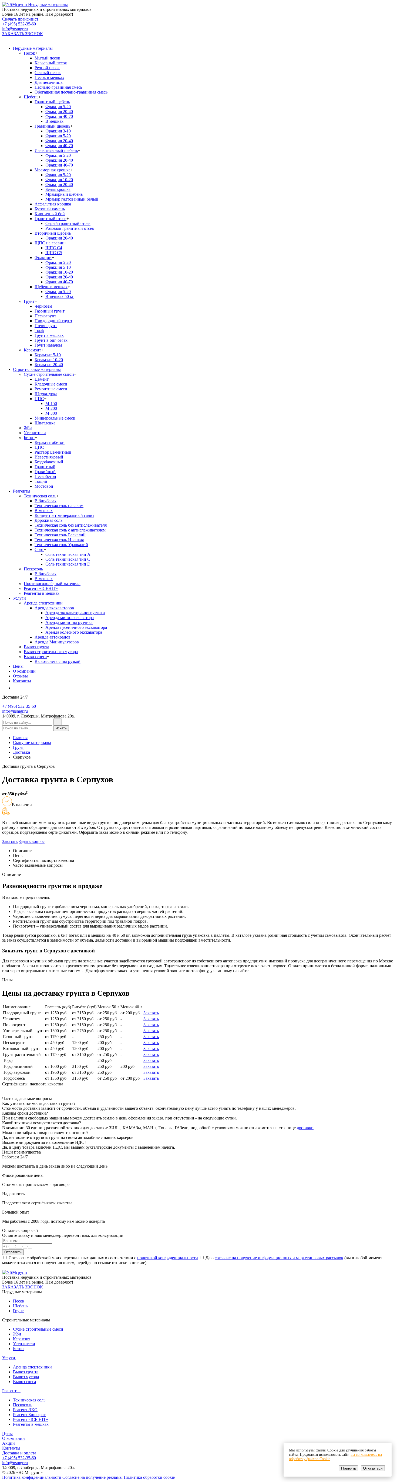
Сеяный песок (48, 72)
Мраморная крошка (52, 170)
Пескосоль (33, 569)
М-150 (51, 403)
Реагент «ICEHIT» (41, 588)
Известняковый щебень (56, 150)
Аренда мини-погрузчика (69, 622)
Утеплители (35, 432)
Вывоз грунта (36, 646)
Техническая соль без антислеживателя (71, 525)
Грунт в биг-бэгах (51, 340)
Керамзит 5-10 (48, 355)
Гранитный (45, 466)
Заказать (10, 841)
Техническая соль (40, 496)
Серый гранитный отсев (67, 223)
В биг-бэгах (45, 501)
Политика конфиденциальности (31, 1477)
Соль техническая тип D (67, 564)
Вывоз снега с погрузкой (57, 661)
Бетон (29, 437)
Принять (348, 1468)
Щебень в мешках (51, 286)
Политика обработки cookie (149, 1477)
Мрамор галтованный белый (71, 199)
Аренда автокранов (52, 637)
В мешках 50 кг (59, 296)
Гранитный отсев (50, 218)
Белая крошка (57, 189)
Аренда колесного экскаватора (73, 632)
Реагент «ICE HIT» (30, 1419)
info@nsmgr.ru (15, 28)
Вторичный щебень (53, 233)
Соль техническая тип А (67, 554)
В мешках (54, 121)
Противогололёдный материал (52, 583)
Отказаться (373, 1468)
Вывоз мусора (26, 1376)
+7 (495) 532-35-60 (19, 24)
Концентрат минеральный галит (64, 515)
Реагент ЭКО (25, 1409)
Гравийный (45, 471)
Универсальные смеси (55, 418)
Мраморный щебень (64, 194)
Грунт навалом (48, 345)
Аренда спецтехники (43, 603)
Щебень (31, 97)
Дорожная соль (48, 520)
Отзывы (20, 676)
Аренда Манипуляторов (57, 642)
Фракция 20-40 (59, 111)
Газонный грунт (50, 311)
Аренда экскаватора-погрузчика (75, 612)
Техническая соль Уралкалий (61, 544)
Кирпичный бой (50, 213)
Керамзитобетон (50, 442)
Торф (39, 330)
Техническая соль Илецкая (59, 539)
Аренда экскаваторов (54, 608)
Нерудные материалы (33, 48)
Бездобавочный (49, 462)
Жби (28, 428)
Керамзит (32, 350)
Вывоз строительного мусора (51, 651)
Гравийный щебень (52, 126)
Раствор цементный (53, 452)
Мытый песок (47, 58)
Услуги (19, 598)
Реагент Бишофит (29, 1414)
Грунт (29, 301)
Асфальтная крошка (53, 204)
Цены (18, 666)
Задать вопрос (32, 841)
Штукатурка (46, 393)
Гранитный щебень (52, 101)
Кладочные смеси (51, 384)
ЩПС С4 (53, 247)
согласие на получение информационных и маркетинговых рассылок (279, 1257)
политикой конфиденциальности (167, 1257)
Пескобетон (45, 476)
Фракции (43, 257)
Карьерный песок (51, 63)
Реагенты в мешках (41, 593)
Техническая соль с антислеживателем (70, 530)
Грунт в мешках (49, 335)
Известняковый (49, 457)
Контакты (22, 681)
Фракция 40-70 (59, 116)
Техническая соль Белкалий (60, 535)
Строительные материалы (37, 369)
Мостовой (44, 486)
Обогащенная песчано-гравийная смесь (71, 92)
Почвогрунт (46, 325)
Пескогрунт (45, 316)
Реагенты (21, 491)
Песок (29, 53)
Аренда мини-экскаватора (69, 617)
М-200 (51, 408)
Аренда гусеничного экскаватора (76, 627)
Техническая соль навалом (59, 505)
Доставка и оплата (19, 1453)
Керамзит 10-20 (49, 359)
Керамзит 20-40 (49, 364)
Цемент (42, 379)
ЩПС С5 (53, 252)
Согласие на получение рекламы (92, 1477)
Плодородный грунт (53, 320)
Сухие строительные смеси (49, 374)
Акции (8, 1443)
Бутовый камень (50, 209)
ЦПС (39, 398)
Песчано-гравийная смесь (58, 87)
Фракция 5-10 (58, 267)
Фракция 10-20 (59, 179)
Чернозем (43, 306)
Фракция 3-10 (58, 131)
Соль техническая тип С (67, 559)
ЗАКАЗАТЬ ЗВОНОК (22, 33)
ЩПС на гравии (50, 243)
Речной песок (47, 67)
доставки (305, 1127)
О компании (24, 671)
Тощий (41, 481)
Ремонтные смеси (51, 389)
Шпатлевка (45, 423)
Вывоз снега (35, 656)
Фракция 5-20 (58, 106)
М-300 (51, 413)
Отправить (13, 1252)
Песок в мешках (49, 77)
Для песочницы (49, 82)
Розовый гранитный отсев (69, 228)
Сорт (39, 549)
